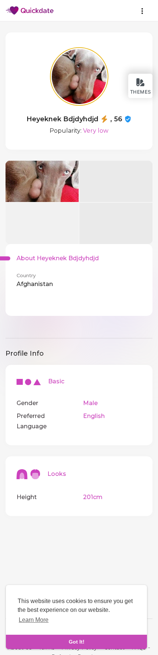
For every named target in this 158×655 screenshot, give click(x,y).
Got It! (77, 642)
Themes (140, 92)
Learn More (34, 620)
